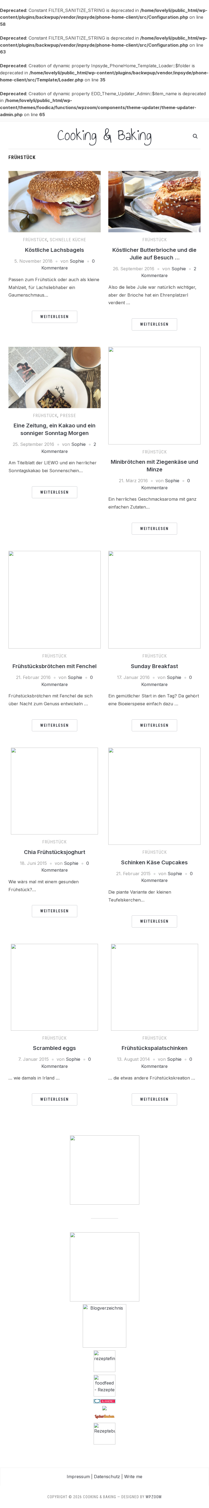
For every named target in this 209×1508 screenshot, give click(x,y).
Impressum (78, 1476)
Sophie (77, 261)
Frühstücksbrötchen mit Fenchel (55, 666)
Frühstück (35, 239)
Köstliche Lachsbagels (54, 250)
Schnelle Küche (68, 239)
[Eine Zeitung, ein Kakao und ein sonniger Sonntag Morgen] (54, 377)
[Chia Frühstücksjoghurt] (54, 790)
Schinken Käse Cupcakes (154, 862)
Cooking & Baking (104, 135)
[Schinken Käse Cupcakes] (154, 795)
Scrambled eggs (54, 1048)
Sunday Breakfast (154, 666)
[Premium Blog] (104, 1325)
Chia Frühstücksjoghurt (54, 852)
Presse (68, 415)
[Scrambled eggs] (54, 986)
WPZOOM (154, 1497)
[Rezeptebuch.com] (104, 1433)
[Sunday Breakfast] (154, 599)
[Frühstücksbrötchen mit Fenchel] (54, 599)
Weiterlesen (54, 317)
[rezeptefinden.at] (104, 1360)
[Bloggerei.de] (104, 1401)
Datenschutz (107, 1476)
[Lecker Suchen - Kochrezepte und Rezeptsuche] (104, 1416)
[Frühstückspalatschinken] (154, 986)
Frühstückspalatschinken (155, 1048)
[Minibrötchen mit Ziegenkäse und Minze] (154, 395)
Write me (133, 1476)
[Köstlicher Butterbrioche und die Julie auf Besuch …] (154, 201)
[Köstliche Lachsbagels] (54, 201)
